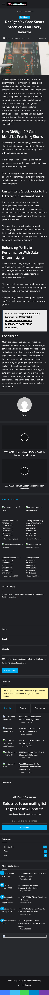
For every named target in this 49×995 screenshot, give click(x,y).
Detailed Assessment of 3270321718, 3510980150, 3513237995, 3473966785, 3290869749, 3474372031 (11, 565)
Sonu (8, 38)
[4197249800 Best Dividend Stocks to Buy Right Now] (10, 720)
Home (19, 11)
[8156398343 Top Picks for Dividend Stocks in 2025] (10, 732)
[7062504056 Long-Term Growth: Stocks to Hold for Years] (10, 756)
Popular (7, 708)
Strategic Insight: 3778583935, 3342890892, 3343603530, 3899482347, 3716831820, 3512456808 (32, 565)
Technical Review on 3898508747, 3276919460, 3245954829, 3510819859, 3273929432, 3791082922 (10, 528)
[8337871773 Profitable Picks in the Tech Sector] (10, 744)
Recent (23, 708)
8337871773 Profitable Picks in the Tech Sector (31, 742)
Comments (40, 708)
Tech (6, 851)
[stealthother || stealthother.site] (17, 4)
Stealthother (29, 11)
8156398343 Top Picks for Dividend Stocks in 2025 (29, 730)
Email (5, 639)
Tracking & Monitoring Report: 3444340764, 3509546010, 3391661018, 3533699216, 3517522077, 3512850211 (34, 528)
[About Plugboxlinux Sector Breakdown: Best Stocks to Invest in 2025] (10, 767)
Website (5, 649)
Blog (5, 855)
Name (5, 629)
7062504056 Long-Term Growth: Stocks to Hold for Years (32, 753)
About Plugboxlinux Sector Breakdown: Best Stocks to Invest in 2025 (30, 766)
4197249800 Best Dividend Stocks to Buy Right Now (30, 718)
